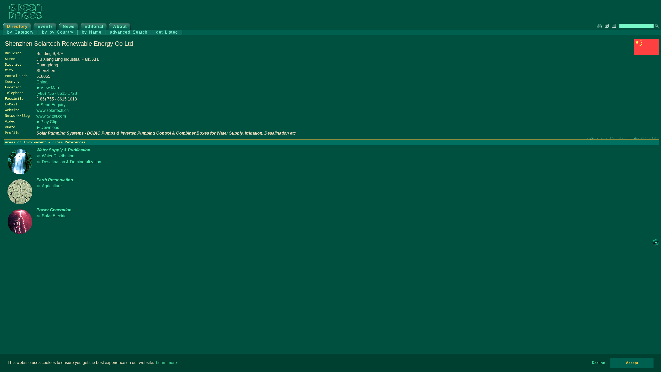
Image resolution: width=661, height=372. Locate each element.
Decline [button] (598, 363)
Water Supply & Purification (63, 150)
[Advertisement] (620, 92)
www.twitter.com (51, 116)
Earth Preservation (54, 180)
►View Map (47, 88)
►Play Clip (46, 122)
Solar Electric (54, 216)
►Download (47, 127)
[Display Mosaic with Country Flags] (646, 53)
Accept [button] (632, 363)
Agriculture (52, 186)
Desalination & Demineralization (71, 162)
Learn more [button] (166, 362)
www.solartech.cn (52, 110)
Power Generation (54, 210)
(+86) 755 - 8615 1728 (56, 93)
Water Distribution (58, 156)
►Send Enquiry (51, 105)
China (42, 82)
